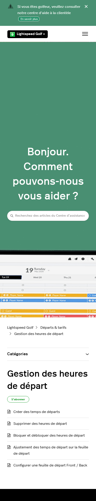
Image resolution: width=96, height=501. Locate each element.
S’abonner (18, 399)
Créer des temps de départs (36, 412)
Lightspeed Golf (29, 34)
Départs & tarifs (53, 327)
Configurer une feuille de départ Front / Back (50, 465)
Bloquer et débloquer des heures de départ (49, 435)
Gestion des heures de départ (38, 334)
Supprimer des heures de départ (40, 423)
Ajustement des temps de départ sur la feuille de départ (50, 450)
